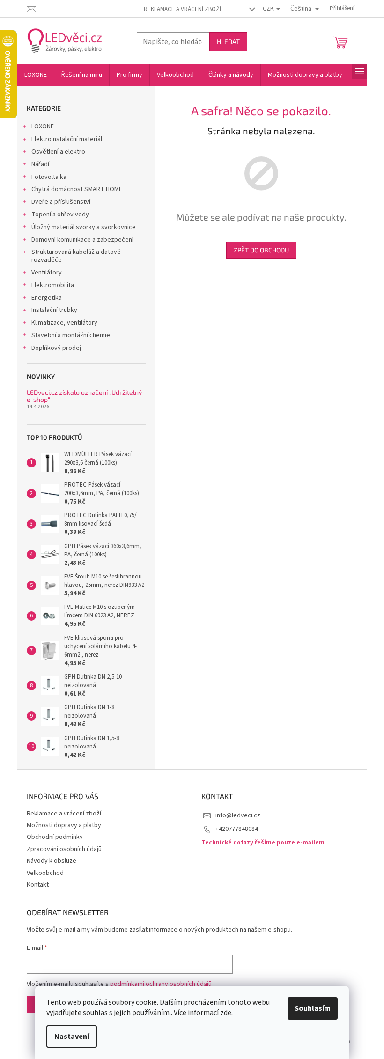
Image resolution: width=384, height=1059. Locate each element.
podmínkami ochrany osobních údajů (161, 984)
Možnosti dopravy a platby (64, 825)
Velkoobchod (45, 873)
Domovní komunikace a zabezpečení (82, 239)
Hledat (228, 41)
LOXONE (42, 126)
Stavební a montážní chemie (70, 335)
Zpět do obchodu (261, 250)
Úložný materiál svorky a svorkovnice (83, 227)
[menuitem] (35, 75)
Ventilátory (46, 272)
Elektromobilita (52, 285)
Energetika (46, 298)
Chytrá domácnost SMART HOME (76, 189)
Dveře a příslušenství (60, 202)
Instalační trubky (54, 310)
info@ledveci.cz (237, 815)
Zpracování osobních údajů (64, 849)
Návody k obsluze (51, 861)
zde (225, 1012)
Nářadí (40, 164)
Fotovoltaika (48, 177)
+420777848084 (236, 829)
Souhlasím (313, 1008)
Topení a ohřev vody (60, 214)
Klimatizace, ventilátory (64, 322)
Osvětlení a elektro (58, 151)
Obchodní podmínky (55, 837)
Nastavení (71, 1036)
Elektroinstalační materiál (66, 139)
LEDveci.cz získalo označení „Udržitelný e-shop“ (84, 396)
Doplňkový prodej (56, 348)
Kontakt (38, 884)
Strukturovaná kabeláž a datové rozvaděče (76, 256)
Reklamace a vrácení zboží (182, 9)
